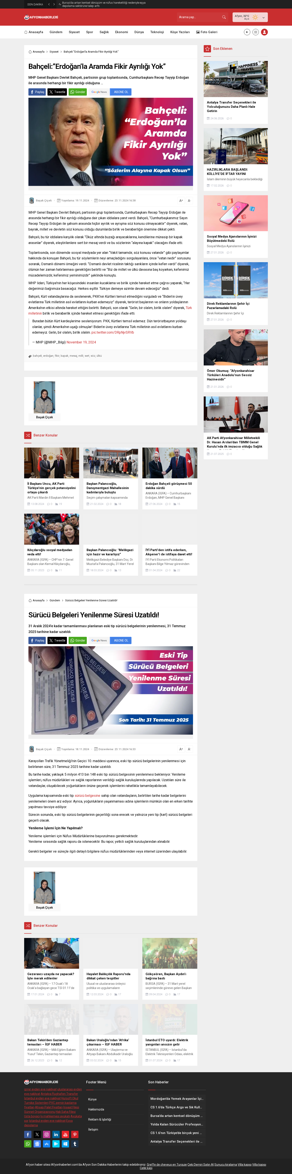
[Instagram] (46, 1134)
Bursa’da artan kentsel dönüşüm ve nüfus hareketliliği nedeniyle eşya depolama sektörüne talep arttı (104, 4)
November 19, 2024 (81, 342)
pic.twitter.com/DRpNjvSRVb (112, 332)
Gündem (55, 600)
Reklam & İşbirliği (99, 1119)
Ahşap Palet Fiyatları (49, 1107)
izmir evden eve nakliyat (40, 1089)
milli (80, 355)
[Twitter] (37, 1134)
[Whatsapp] (27, 1143)
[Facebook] (27, 1134)
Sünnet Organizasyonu (39, 1111)
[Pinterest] (74, 1134)
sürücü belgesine (87, 796)
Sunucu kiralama (225, 1164)
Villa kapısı (245, 1164)
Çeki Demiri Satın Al (200, 1164)
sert (87, 355)
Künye (92, 1099)
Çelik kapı (146, 1168)
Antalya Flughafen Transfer (59, 1094)
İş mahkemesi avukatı (55, 1116)
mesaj (73, 355)
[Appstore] (46, 1143)
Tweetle (59, 92)
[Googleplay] (56, 1143)
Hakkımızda (96, 1109)
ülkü (99, 355)
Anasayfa (38, 51)
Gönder (80, 92)
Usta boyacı (32, 1116)
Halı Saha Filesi (66, 1111)
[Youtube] (65, 1134)
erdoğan (48, 355)
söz (93, 355)
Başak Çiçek (44, 200)
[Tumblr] (74, 1143)
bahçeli (37, 355)
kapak (64, 355)
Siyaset (54, 51)
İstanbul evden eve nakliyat (42, 1098)
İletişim (93, 1129)
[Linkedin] (56, 1134)
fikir (57, 355)
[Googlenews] (37, 1143)
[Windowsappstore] (65, 1143)
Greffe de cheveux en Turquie (167, 1164)
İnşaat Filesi (71, 1107)
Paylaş (39, 92)
